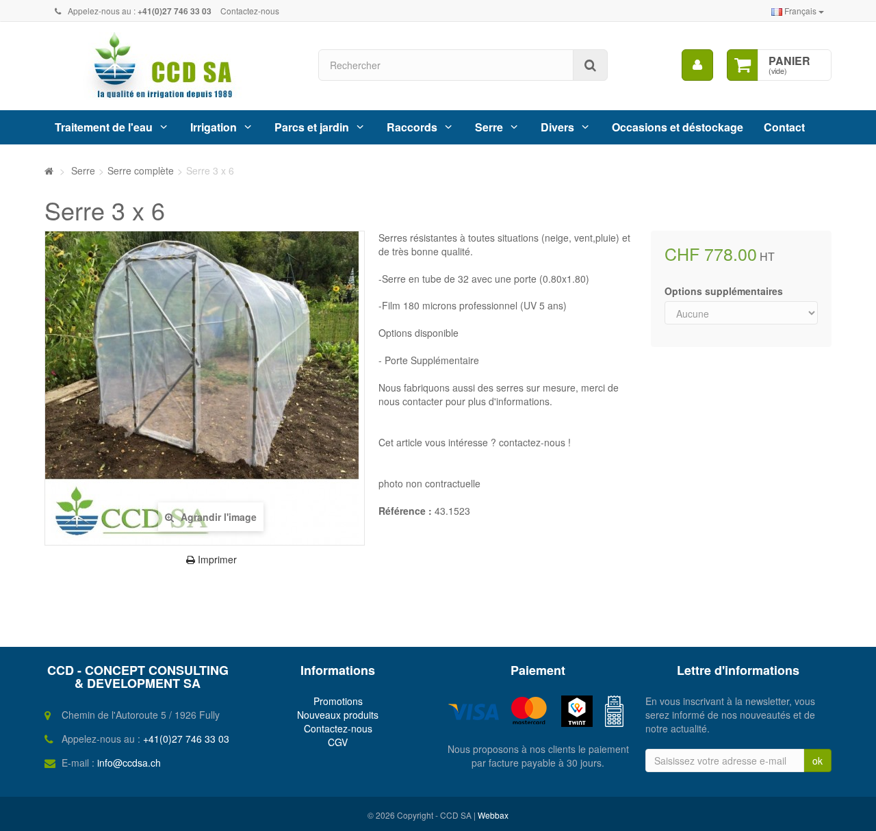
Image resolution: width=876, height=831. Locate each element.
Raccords (412, 127)
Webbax (493, 815)
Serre (489, 127)
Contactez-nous (249, 10)
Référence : (405, 510)
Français (800, 10)
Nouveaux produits (337, 714)
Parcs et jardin (311, 127)
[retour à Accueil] (48, 170)
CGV (338, 742)
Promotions (338, 701)
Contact (784, 127)
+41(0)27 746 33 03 (186, 738)
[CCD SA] (171, 66)
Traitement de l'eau (104, 127)
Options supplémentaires (725, 291)
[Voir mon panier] (742, 65)
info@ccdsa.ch (129, 762)
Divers (557, 127)
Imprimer (216, 559)
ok (817, 760)
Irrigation (213, 127)
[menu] (697, 65)
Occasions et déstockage (677, 127)
